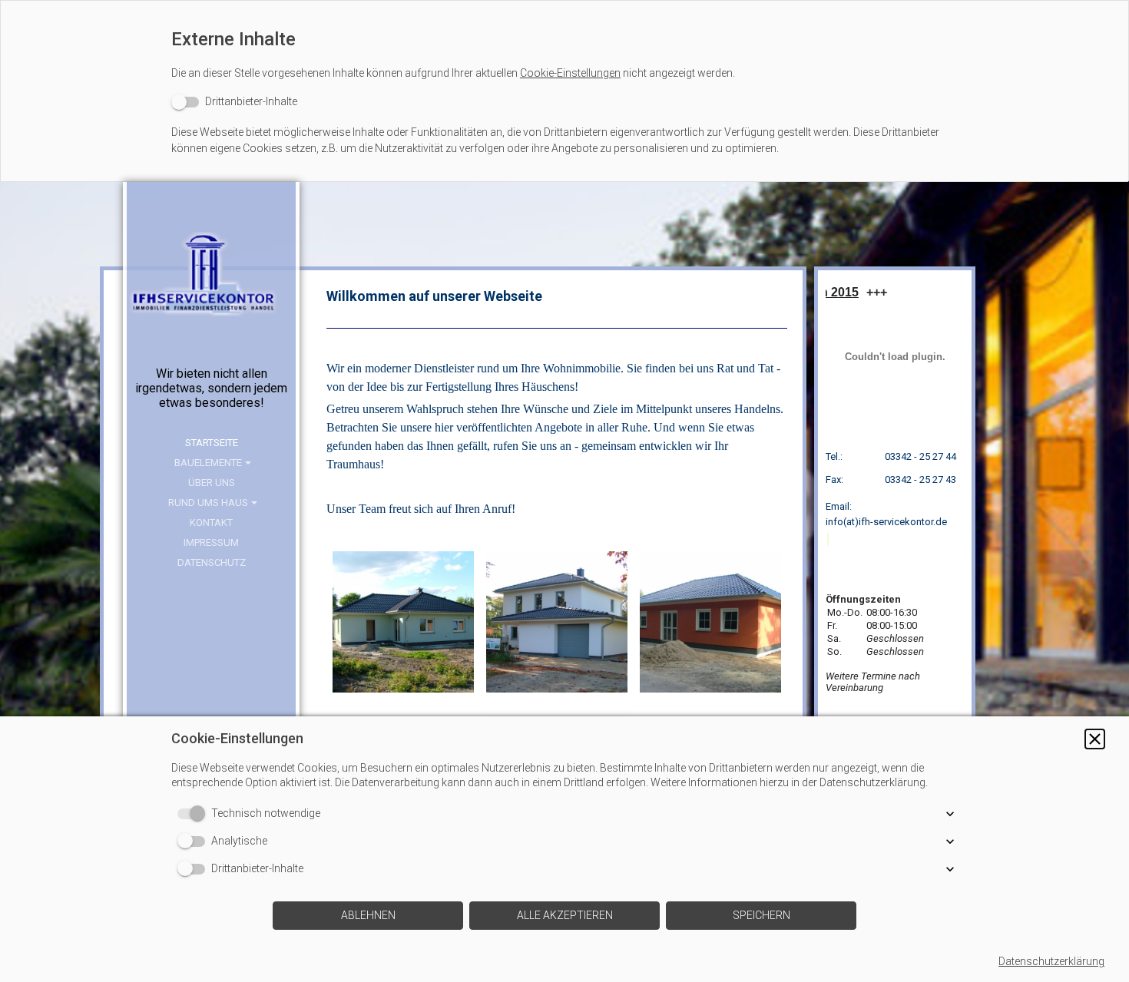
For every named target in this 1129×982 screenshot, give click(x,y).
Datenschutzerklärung (1051, 961)
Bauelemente (208, 462)
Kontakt (211, 522)
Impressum (211, 542)
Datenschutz (211, 562)
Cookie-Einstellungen (570, 73)
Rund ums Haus (208, 502)
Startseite (211, 442)
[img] (211, 289)
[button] (1094, 739)
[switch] (234, 102)
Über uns (211, 482)
